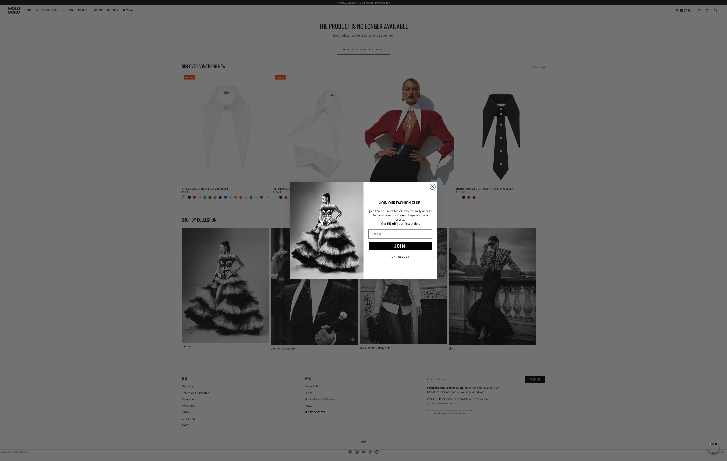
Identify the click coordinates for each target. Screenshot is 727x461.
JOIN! (400, 246)
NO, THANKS (401, 257)
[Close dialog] (432, 187)
